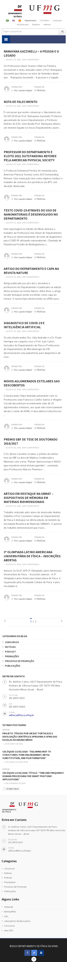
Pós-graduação (23, 24)
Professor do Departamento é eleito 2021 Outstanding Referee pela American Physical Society (30, 156)
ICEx (6, 916)
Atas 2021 (8, 930)
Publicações (12, 665)
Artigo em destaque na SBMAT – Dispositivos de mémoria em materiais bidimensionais (28, 498)
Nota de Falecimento (20, 102)
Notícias (10, 646)
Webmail (47, 24)
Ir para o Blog (12, 789)
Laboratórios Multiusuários (17, 921)
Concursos (12, 642)
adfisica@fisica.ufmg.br (21, 715)
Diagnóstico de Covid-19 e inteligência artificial (24, 325)
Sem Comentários (30, 60)
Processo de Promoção (19, 661)
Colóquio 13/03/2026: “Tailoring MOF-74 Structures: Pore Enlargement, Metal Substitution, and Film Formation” (26, 755)
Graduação (57, 20)
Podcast (10, 651)
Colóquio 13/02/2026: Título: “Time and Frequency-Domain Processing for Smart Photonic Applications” (33, 776)
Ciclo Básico (44, 20)
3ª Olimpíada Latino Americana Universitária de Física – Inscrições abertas (32, 556)
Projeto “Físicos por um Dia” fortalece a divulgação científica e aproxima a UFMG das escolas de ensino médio (29, 736)
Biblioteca (36, 24)
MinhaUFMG (10, 911)
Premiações (12, 656)
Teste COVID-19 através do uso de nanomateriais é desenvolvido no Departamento (31, 214)
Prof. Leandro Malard (23, 90)
